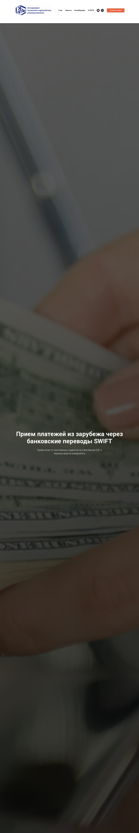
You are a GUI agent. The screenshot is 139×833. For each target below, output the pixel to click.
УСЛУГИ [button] (91, 10)
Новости (68, 10)
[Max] (102, 10)
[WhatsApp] (98, 10)
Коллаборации (79, 10)
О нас (60, 10)
